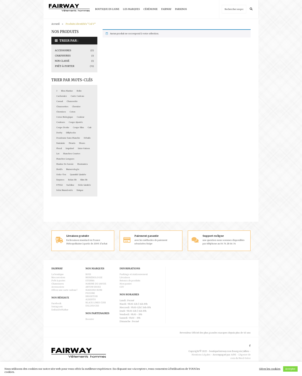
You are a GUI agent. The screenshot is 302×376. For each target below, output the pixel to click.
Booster (89, 319)
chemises (61, 112)
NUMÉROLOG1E (93, 277)
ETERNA (89, 280)
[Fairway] (69, 9)
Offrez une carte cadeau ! (64, 290)
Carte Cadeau (77, 96)
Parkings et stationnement (134, 274)
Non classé (62, 60)
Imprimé (70, 148)
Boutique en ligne (107, 9)
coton (72, 112)
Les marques (131, 9)
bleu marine (67, 91)
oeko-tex (61, 174)
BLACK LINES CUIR (95, 302)
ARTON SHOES (93, 287)
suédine (70, 185)
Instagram (57, 306)
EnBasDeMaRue (59, 309)
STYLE (59, 185)
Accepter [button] (290, 368)
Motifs (59, 169)
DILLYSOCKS (92, 305)
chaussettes (62, 106)
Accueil (55, 23)
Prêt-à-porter (64, 66)
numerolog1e (72, 169)
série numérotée (64, 190)
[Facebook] (250, 346)
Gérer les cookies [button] (270, 368)
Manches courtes (71, 153)
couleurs (60, 122)
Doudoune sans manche (68, 138)
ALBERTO (90, 299)
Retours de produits (130, 280)
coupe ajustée (76, 122)
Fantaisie (60, 143)
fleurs (82, 143)
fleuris (72, 143)
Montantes (82, 164)
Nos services (58, 277)
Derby (59, 132)
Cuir (90, 127)
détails (87, 138)
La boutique (57, 274)
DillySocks (71, 132)
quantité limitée (78, 174)
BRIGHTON (91, 296)
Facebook (56, 303)
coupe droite (62, 127)
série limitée (84, 185)
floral (59, 148)
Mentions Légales (201, 354)
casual (59, 101)
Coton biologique (64, 117)
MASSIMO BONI (93, 290)
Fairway (166, 9)
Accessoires (63, 50)
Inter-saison (84, 148)
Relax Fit (72, 179)
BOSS (88, 274)
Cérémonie (150, 9)
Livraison (125, 277)
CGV (122, 287)
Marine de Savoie (65, 164)
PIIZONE (90, 293)
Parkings (181, 9)
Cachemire (61, 96)
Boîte (79, 91)
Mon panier (126, 283)
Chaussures (63, 55)
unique (80, 190)
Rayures (60, 179)
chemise (76, 106)
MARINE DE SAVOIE (95, 283)
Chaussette (72, 101)
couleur (80, 117)
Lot (57, 153)
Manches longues (65, 159)
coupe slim (78, 127)
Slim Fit (83, 179)
